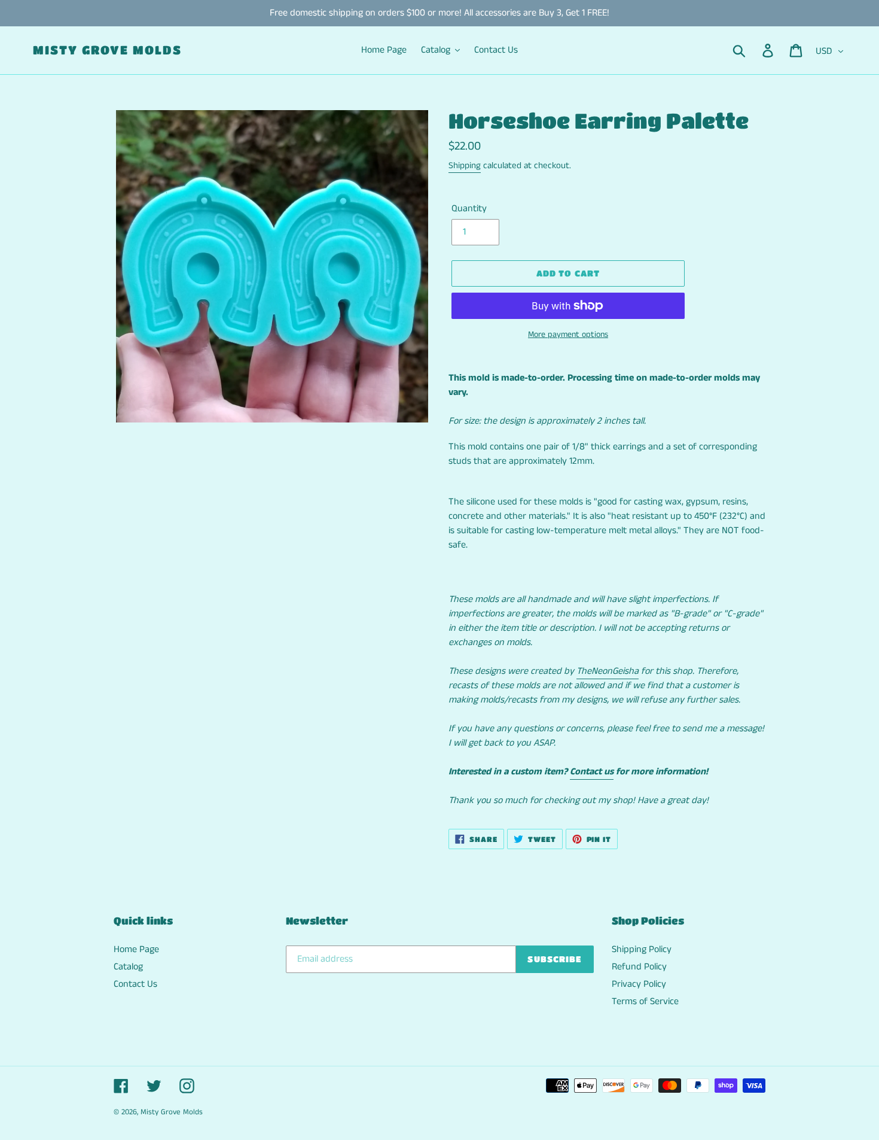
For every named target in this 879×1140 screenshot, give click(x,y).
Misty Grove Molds (107, 50)
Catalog (128, 967)
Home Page (136, 949)
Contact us (592, 772)
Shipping (464, 165)
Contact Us (135, 984)
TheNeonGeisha (607, 671)
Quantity (469, 208)
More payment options (568, 335)
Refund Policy (639, 967)
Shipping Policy (642, 949)
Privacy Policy (639, 984)
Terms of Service (645, 1001)
